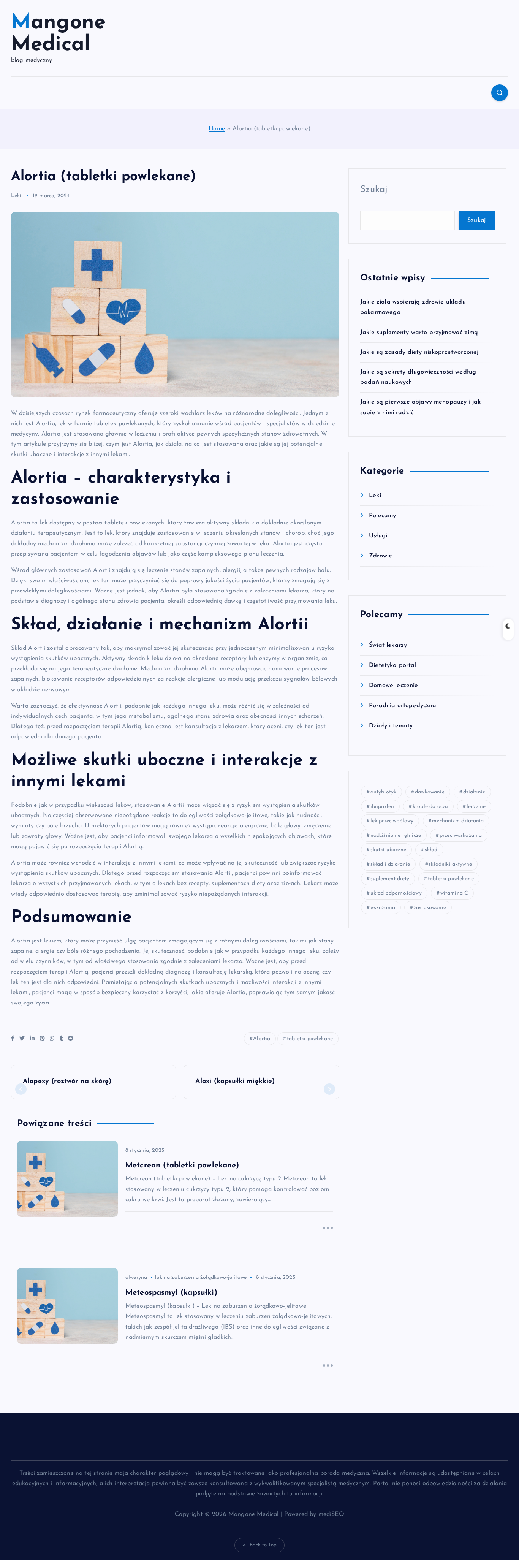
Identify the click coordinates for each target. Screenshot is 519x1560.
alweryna (136, 1277)
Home (217, 129)
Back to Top (263, 1545)
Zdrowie (380, 556)
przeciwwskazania (461, 835)
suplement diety (389, 879)
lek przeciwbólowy (392, 821)
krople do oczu (430, 806)
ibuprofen (382, 806)
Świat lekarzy (388, 645)
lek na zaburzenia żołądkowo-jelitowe (201, 1277)
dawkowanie (430, 792)
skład (431, 850)
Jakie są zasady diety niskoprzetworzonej (419, 352)
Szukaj (374, 189)
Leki (16, 196)
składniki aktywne (450, 864)
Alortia (261, 1039)
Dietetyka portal (392, 665)
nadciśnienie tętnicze (395, 835)
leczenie (476, 806)
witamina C (454, 893)
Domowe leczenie (393, 686)
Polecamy (382, 516)
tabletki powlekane (310, 1039)
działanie (474, 792)
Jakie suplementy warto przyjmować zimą (419, 332)
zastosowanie (430, 908)
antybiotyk (383, 792)
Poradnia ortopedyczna (402, 706)
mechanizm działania (458, 821)
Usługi (378, 536)
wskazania (382, 908)
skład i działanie (390, 864)
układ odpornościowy (396, 893)
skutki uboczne (388, 850)
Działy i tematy (391, 726)
